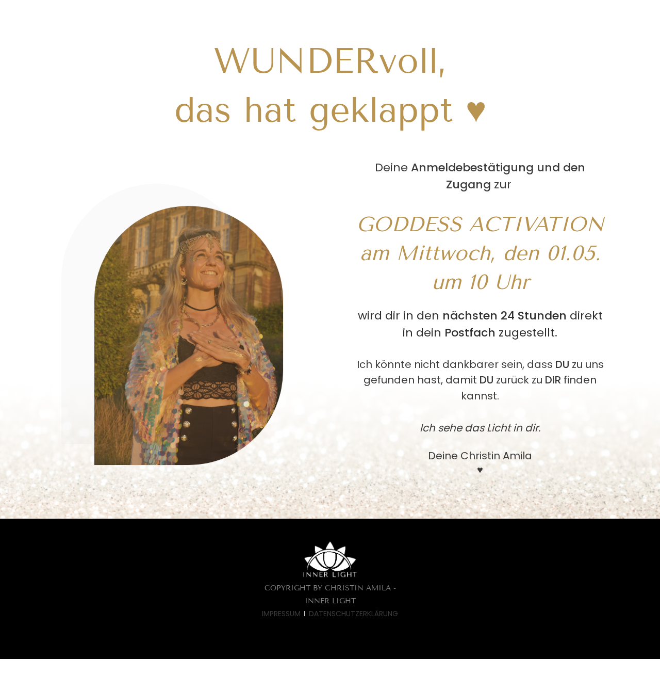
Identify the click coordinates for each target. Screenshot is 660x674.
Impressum (281, 613)
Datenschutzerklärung (353, 613)
